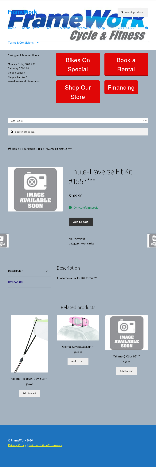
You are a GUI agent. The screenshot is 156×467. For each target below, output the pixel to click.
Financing (121, 87)
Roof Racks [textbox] (77, 121)
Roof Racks (28, 149)
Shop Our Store (78, 92)
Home (12, 28)
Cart (48, 28)
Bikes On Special (78, 64)
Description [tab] (15, 270)
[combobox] (78, 120)
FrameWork (22, 11)
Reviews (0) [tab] (15, 282)
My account (84, 28)
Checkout (64, 28)
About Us (28, 28)
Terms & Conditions (21, 42)
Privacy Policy (17, 445)
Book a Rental (126, 64)
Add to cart (80, 222)
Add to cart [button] (29, 393)
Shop (101, 28)
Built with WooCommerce (45, 445)
